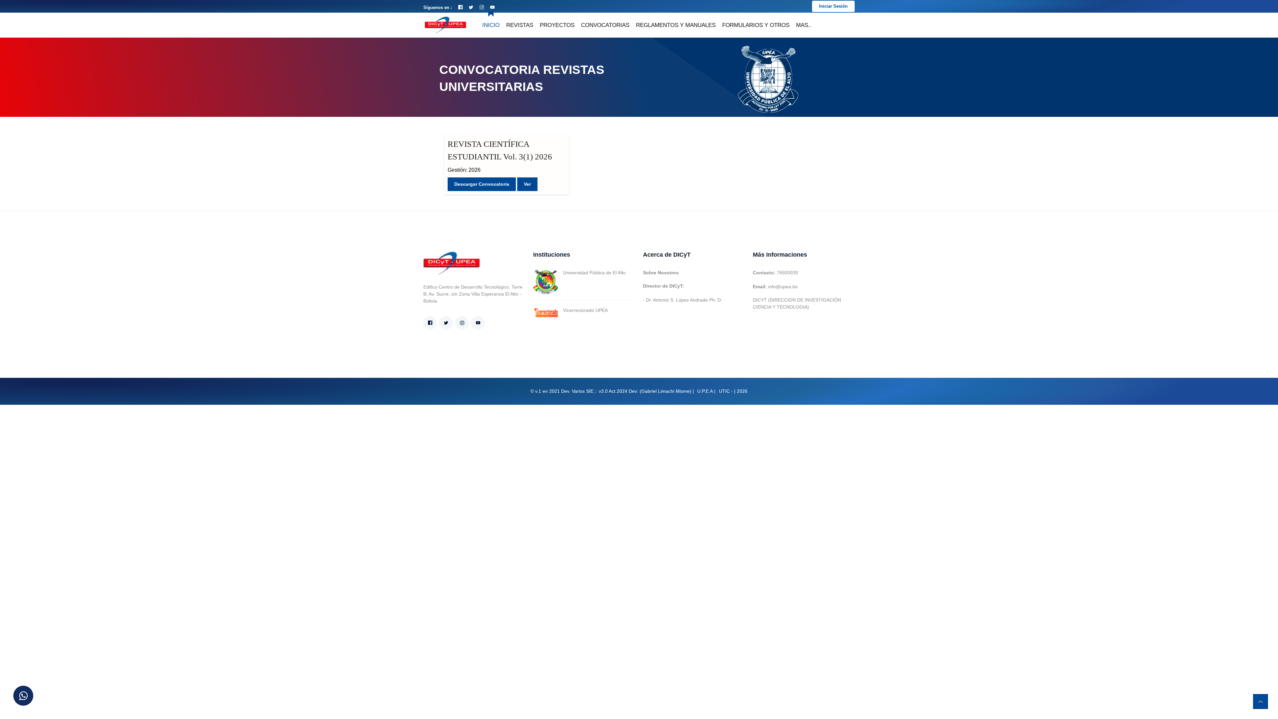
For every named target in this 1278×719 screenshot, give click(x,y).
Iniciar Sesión (833, 6)
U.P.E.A (705, 391)
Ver (527, 184)
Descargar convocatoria (481, 184)
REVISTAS (519, 25)
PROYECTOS (557, 25)
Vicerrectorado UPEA (585, 310)
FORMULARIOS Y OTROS (755, 25)
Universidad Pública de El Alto (594, 272)
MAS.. (803, 25)
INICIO (491, 25)
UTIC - (726, 391)
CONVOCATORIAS (605, 25)
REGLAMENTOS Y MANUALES (676, 25)
